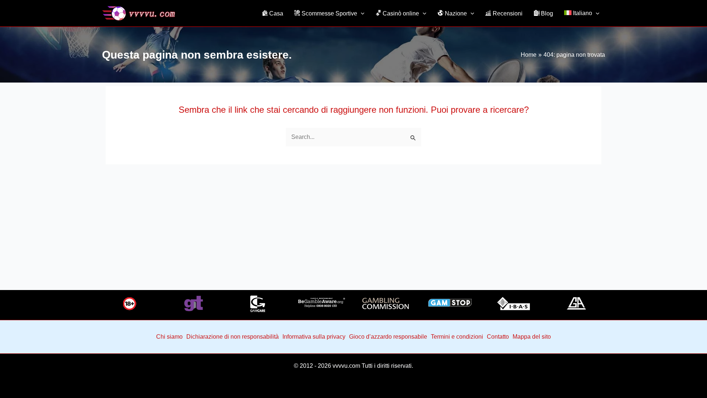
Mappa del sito (532, 337)
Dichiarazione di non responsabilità (232, 337)
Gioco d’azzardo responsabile (388, 337)
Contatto (498, 337)
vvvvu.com (346, 366)
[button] (361, 13)
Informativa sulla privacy (313, 337)
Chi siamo (169, 337)
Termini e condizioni (457, 337)
